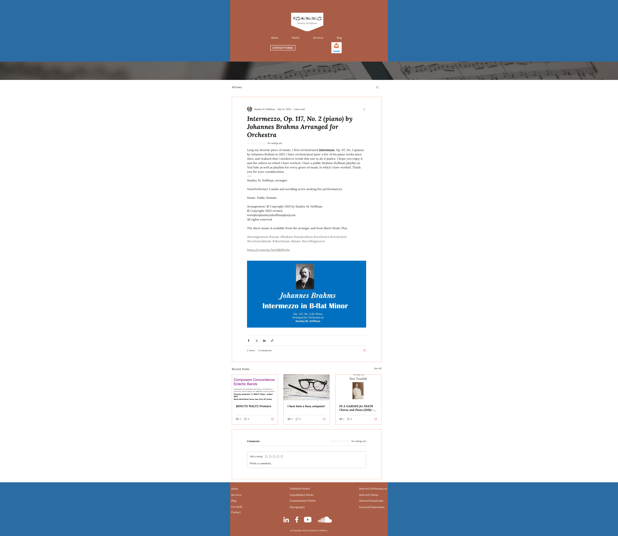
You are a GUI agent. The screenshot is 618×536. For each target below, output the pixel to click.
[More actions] (364, 109)
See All (377, 368)
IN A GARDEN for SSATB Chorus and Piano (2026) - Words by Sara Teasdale (356, 408)
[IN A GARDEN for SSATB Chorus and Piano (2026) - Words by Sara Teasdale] (358, 387)
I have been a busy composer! (306, 406)
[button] (295, 38)
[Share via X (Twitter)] (256, 340)
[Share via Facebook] (248, 340)
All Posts (237, 87)
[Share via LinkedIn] (264, 340)
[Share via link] (272, 340)
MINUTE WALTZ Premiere (253, 406)
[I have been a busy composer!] (306, 387)
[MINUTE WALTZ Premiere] (255, 387)
